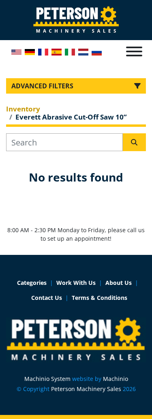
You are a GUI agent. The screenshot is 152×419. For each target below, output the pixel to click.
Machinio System (47, 379)
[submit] (134, 142)
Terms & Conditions (99, 297)
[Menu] (134, 51)
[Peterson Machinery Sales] (76, 339)
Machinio (115, 379)
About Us (118, 282)
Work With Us (76, 282)
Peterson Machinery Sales (86, 389)
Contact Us (46, 297)
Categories (32, 282)
